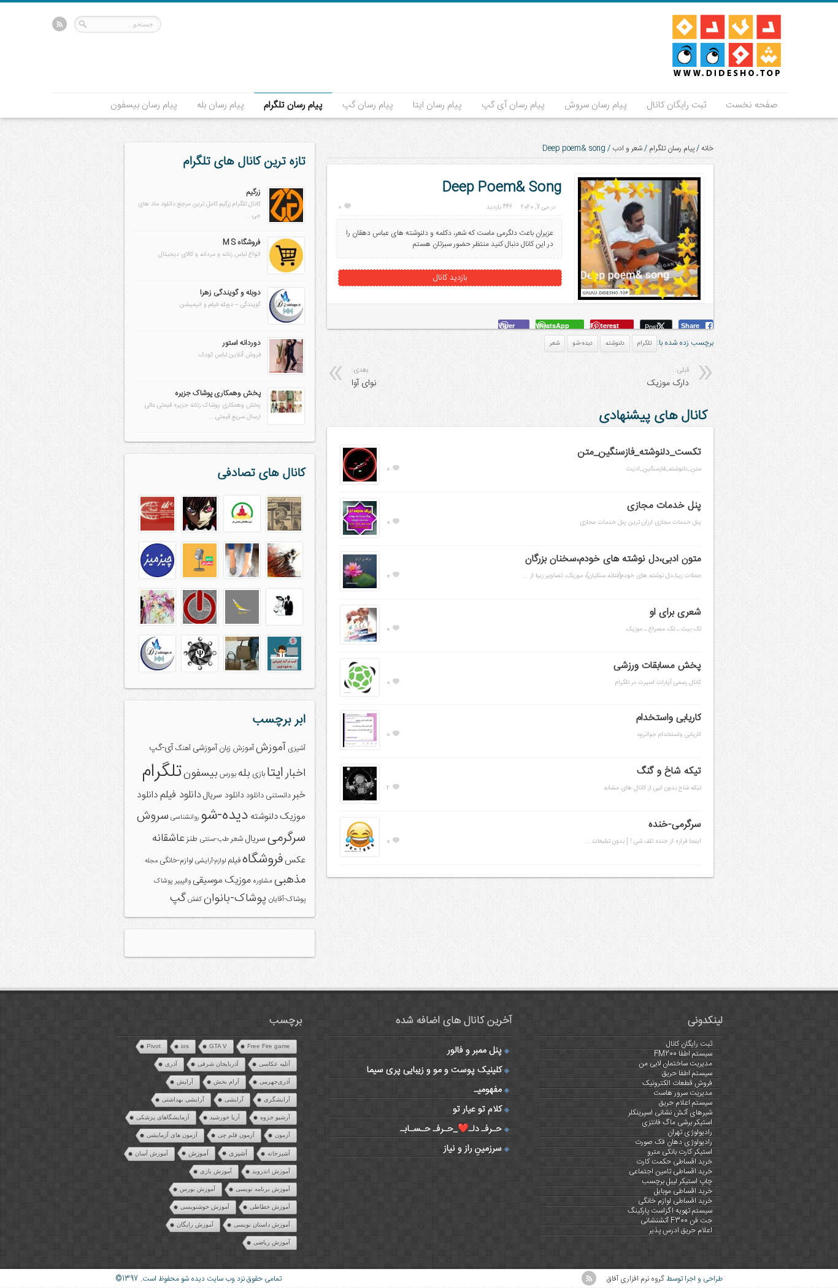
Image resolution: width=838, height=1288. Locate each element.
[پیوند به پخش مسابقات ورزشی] (359, 694)
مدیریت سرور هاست (682, 1093)
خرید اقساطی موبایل (683, 1191)
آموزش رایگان (195, 1224)
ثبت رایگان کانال (676, 105)
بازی (258, 774)
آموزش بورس (197, 1189)
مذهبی (290, 879)
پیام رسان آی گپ (513, 105)
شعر (554, 343)
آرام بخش (226, 1081)
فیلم (234, 860)
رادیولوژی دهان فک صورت (673, 1142)
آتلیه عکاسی (274, 1063)
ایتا (275, 773)
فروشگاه (262, 859)
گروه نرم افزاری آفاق (635, 1279)
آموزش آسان (151, 1153)
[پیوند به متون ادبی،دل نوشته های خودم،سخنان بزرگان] (359, 589)
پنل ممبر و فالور (474, 1050)
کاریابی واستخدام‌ (668, 718)
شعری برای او (675, 612)
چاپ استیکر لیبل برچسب (677, 1181)
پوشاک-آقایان (287, 899)
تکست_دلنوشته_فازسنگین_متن (639, 452)
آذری (171, 1063)
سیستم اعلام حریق (685, 1103)
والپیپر (183, 881)
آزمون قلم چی (236, 1135)
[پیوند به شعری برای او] (359, 642)
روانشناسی (185, 817)
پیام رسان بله (220, 105)
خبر (299, 795)
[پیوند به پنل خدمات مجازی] (359, 535)
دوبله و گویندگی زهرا (230, 292)
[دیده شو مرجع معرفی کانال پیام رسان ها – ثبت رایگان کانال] (716, 74)
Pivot (154, 1046)
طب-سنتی (214, 839)
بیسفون (200, 773)
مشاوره (262, 881)
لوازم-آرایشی (210, 861)
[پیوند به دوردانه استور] (286, 372)
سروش (153, 816)
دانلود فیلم (180, 795)
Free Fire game (268, 1046)
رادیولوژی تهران (689, 1132)
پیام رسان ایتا (437, 105)
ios (185, 1046)
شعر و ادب (627, 148)
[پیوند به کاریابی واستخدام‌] (359, 748)
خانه (707, 148)
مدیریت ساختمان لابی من (675, 1063)
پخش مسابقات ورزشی (657, 665)
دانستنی (278, 795)
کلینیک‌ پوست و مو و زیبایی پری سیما (434, 1070)
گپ (178, 898)
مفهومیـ (488, 1090)
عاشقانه (168, 838)
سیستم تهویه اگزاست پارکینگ (670, 1211)
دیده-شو (582, 343)
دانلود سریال (223, 795)
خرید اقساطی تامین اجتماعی (670, 1171)
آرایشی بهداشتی (183, 1099)
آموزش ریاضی (271, 1242)
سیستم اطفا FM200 (683, 1054)
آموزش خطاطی (270, 1206)
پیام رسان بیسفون (143, 105)
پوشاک (163, 881)
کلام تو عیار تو (477, 1109)
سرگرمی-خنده (674, 824)
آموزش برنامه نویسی (263, 1189)
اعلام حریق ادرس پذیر (680, 1230)
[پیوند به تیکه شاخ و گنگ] (359, 801)
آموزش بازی (216, 1171)
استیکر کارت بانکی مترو (679, 1152)
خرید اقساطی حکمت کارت (674, 1162)
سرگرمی (286, 838)
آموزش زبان (236, 748)
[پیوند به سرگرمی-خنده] (359, 854)
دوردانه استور (242, 343)
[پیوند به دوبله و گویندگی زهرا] (286, 322)
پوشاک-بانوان (235, 898)
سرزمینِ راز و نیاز (473, 1148)
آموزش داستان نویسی (262, 1224)
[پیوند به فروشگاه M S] (286, 272)
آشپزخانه (278, 1153)
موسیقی (208, 880)
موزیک (238, 880)
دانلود (255, 795)
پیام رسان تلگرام (293, 105)
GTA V (218, 1046)
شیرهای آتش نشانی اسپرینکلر (670, 1112)
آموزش (271, 748)
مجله (151, 861)
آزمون (282, 1135)
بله (244, 773)
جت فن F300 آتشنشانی (676, 1220)
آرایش (185, 1081)
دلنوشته (615, 343)
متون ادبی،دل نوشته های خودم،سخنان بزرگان (613, 559)
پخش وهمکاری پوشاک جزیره (218, 393)
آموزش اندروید (271, 1171)
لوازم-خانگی (176, 860)
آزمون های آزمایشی (172, 1135)
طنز (192, 839)
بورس (228, 774)
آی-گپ (161, 748)
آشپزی (297, 748)
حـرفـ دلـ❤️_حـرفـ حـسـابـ (451, 1129)
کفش (195, 899)
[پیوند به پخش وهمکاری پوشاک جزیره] (286, 422)
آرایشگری (277, 1099)
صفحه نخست (751, 105)
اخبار (295, 773)
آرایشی (234, 1099)
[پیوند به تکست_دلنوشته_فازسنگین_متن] (359, 482)
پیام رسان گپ (367, 105)
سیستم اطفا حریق (687, 1073)
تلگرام (644, 343)
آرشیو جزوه (275, 1117)
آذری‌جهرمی (274, 1081)
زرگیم (254, 192)
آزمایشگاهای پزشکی (163, 1117)
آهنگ (183, 748)
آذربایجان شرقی (218, 1063)
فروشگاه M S (242, 242)
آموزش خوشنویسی (204, 1206)
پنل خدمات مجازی (664, 505)
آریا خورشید (225, 1117)
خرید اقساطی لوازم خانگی (675, 1201)
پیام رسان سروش (595, 105)
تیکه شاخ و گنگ (669, 771)
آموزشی (205, 748)
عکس (295, 860)
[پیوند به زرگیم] (286, 221)
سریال (255, 839)
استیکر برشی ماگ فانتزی (677, 1122)
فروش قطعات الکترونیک (677, 1083)
